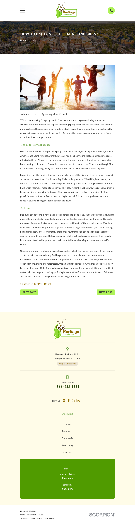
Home (67, 424)
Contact (67, 452)
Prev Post (29, 292)
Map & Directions (67, 363)
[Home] (66, 10)
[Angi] (82, 400)
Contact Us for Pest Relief (35, 283)
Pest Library (67, 445)
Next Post (106, 292)
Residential (67, 431)
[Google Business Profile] (64, 400)
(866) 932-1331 (67, 386)
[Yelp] (73, 400)
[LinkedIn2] (78, 400)
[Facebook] (68, 400)
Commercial (67, 438)
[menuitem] (24, 518)
